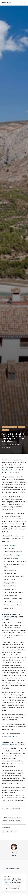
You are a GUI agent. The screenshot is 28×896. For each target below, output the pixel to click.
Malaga (17, 555)
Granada (16, 558)
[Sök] (21, 2)
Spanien (5, 429)
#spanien (11, 820)
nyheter (21, 427)
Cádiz (22, 576)
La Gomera (12, 545)
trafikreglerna (12, 736)
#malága (19, 817)
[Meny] (26, 3)
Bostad (5, 427)
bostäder (5, 773)
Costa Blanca (6, 470)
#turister (18, 820)
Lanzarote (13, 595)
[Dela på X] (7, 831)
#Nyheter (4, 820)
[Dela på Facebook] (3, 831)
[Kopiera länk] (15, 831)
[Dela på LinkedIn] (11, 831)
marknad (13, 427)
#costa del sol (11, 817)
